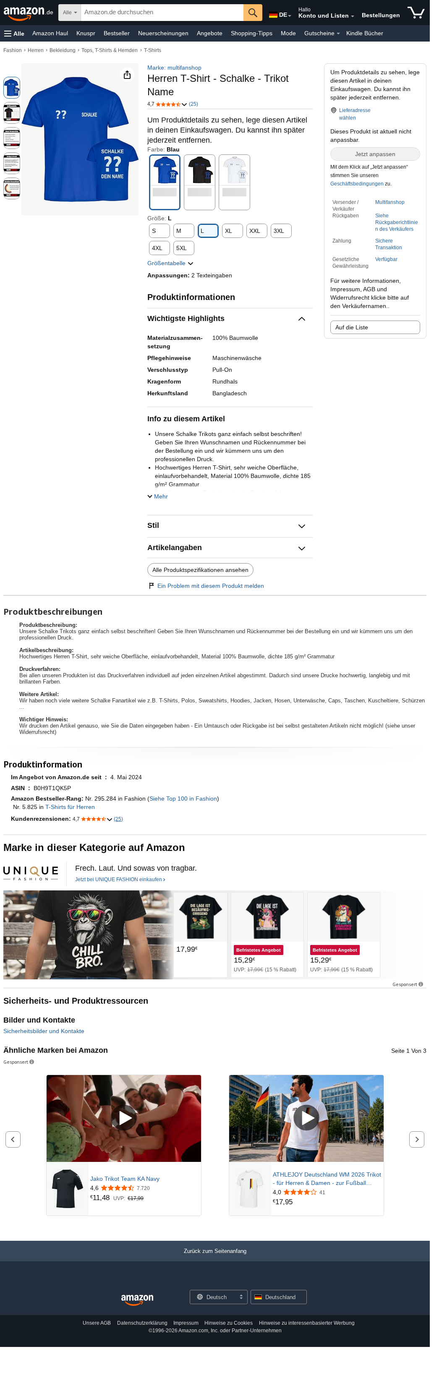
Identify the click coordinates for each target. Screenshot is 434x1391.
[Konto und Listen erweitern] (352, 16)
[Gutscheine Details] (338, 33)
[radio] (12, 87)
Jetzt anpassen (375, 154)
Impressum (186, 1323)
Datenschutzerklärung (142, 1323)
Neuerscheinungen (163, 33)
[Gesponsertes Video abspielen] (123, 1118)
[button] (14, 33)
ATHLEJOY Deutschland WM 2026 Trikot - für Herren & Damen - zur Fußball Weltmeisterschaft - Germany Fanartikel (327, 1179)
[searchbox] (162, 13)
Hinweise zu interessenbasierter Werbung (307, 1323)
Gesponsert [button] (404, 984)
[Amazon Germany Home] (137, 1300)
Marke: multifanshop (174, 67)
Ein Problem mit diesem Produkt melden (210, 585)
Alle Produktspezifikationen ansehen (200, 569)
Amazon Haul (50, 33)
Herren (36, 50)
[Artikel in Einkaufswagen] (416, 12)
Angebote (209, 33)
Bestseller (117, 33)
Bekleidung (63, 50)
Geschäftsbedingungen (357, 184)
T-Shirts (152, 50)
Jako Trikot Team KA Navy (124, 1178)
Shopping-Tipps (251, 33)
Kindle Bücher (364, 33)
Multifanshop (390, 202)
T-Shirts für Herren (70, 807)
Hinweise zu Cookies (228, 1323)
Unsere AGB (97, 1323)
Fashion (12, 50)
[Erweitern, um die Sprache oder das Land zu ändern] (289, 16)
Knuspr (85, 33)
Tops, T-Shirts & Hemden (109, 50)
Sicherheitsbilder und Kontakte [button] (43, 1031)
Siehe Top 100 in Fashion (183, 798)
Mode (288, 33)
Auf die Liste (351, 327)
